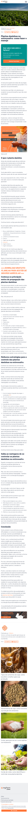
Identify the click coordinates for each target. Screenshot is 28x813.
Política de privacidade (7, 800)
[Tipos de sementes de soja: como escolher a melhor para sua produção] (14, 664)
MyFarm (11, 633)
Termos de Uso (5, 798)
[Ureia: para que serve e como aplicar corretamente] (14, 728)
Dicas (7, 28)
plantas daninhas (8, 595)
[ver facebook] (5, 32)
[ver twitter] (8, 32)
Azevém (5, 242)
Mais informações (10, 808)
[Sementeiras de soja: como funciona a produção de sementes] (14, 697)
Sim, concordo (14, 810)
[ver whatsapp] (10, 32)
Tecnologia (11, 28)
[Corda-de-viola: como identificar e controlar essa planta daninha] (14, 760)
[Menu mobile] (26, 1)
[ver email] (17, 32)
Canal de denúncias (6, 802)
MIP (10, 395)
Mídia (2, 796)
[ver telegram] (13, 32)
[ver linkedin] (15, 32)
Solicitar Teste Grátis (14, 61)
